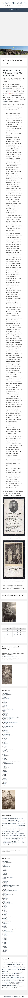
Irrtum (4, 739)
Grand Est (5, 737)
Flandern (5, 727)
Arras (4, 707)
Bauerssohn (5, 586)
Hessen (7, 830)
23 (7, 636)
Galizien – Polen (6, 733)
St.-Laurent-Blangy (14, 840)
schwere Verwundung (16, 838)
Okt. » (16, 640)
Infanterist (15, 830)
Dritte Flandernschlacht (8, 723)
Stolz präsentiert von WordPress (11, 996)
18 (14, 634)
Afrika (4, 699)
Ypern (4, 783)
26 (17, 636)
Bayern (9, 586)
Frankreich (5, 730)
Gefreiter (5, 828)
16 (7, 634)
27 (20, 636)
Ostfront (4, 588)
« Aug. (12, 640)
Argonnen (5, 706)
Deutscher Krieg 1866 (7, 718)
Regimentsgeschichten (8, 763)
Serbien (4, 768)
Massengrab (14, 833)
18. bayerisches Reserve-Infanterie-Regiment (13, 585)
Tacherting (5, 88)
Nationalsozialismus (7, 752)
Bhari (23, 996)
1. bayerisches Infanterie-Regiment (8, 818)
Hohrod (10, 973)
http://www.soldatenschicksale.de (9, 656)
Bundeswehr (5, 713)
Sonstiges (5, 771)
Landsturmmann (5, 831)
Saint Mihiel (8, 836)
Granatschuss (10, 828)
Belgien (4, 710)
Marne (4, 750)
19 (17, 634)
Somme (4, 770)
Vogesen (5, 779)
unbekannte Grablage (19, 588)
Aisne (4, 701)
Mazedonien (5, 751)
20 (20, 634)
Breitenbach (4, 823)
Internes (5, 738)
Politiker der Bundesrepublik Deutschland (11, 760)
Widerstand (5, 780)
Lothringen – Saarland (7, 749)
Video (4, 778)
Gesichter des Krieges (7, 735)
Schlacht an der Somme (15, 980)
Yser (4, 784)
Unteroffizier (22, 842)
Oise (4, 754)
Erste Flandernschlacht (8, 726)
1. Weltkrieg (5, 693)
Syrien (4, 774)
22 (4, 636)
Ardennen (5, 705)
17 (10, 634)
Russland (5, 766)
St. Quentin (5, 772)
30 (7, 637)
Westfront (14, 844)
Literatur (5, 747)
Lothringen (5, 833)
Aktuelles (5, 702)
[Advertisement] (14, 29)
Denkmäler (5, 715)
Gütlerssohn (15, 828)
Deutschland (6, 721)
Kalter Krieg (5, 743)
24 (10, 636)
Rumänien (5, 764)
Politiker (5, 759)
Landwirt (17, 831)
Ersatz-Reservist (15, 586)
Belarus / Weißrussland (8, 709)
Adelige (4, 697)
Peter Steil (6, 78)
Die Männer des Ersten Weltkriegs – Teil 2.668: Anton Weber (13, 73)
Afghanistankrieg (6, 698)
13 (20, 632)
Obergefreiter (21, 833)
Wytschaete (5, 782)
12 (17, 632)
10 (10, 632)
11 (14, 632)
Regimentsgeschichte (11, 835)
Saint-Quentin (6, 767)
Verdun (4, 776)
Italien (4, 741)
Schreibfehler (8, 838)
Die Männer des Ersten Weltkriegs (14, 79)
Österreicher (5, 755)
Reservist (19, 835)
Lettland (5, 745)
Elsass (4, 725)
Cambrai (5, 714)
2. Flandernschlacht (7, 694)
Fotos (4, 729)
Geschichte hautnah (14, 3)
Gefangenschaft (6, 734)
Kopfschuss (20, 829)
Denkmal (11, 823)
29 (4, 637)
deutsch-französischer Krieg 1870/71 (11, 717)
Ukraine (7, 81)
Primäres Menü (15, 9)
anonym (16, 818)
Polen (4, 758)
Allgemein (5, 703)
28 (23, 636)
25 (14, 636)
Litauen (4, 746)
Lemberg (5, 101)
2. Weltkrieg (5, 695)
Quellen (4, 762)
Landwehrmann (12, 831)
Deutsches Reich (6, 719)
